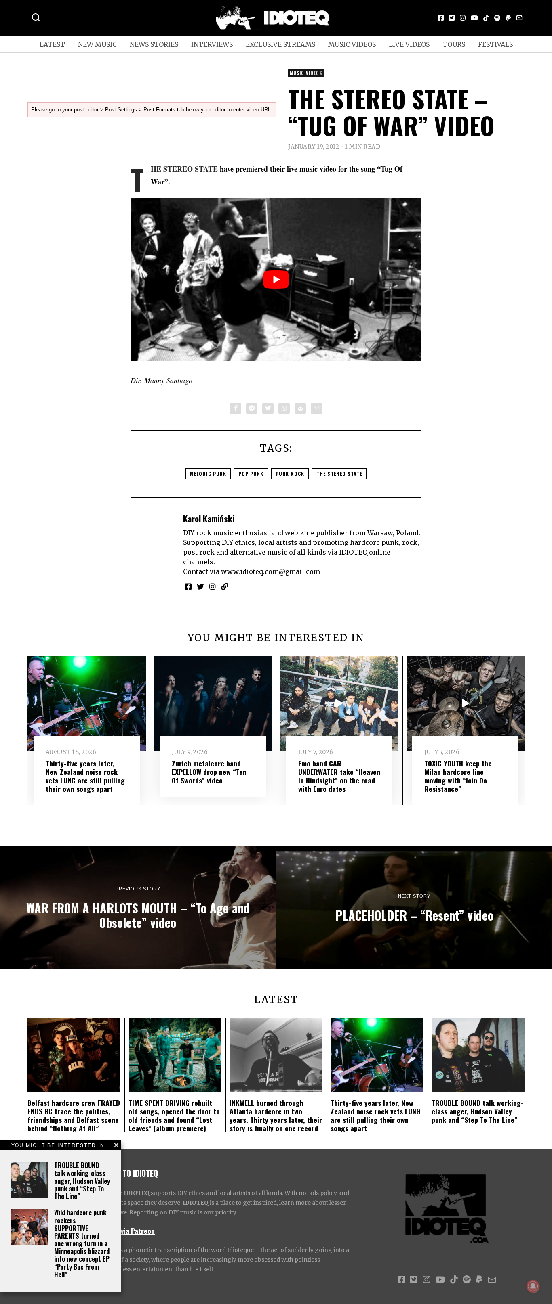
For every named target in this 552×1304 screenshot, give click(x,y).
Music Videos (352, 44)
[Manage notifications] (533, 1286)
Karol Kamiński (208, 518)
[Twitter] (452, 18)
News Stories (154, 44)
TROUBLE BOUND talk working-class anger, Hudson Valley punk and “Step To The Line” (82, 1180)
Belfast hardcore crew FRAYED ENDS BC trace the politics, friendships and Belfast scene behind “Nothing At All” (73, 1115)
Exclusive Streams (280, 44)
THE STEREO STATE (184, 168)
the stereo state (339, 473)
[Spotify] (497, 18)
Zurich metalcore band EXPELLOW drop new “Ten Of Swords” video (209, 771)
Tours (453, 44)
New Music (97, 44)
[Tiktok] (486, 18)
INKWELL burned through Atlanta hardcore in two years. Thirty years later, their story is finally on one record (276, 1115)
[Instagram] (463, 18)
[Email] (519, 18)
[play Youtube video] (276, 279)
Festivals (495, 44)
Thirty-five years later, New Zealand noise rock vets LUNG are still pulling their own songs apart (85, 776)
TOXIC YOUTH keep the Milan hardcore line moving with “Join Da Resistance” (458, 776)
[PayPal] (508, 18)
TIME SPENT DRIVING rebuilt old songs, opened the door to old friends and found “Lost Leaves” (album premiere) (174, 1115)
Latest (52, 44)
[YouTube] (474, 18)
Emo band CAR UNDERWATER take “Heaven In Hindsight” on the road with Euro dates (339, 776)
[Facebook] (441, 18)
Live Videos (409, 44)
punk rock (290, 473)
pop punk (250, 473)
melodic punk (208, 473)
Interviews (212, 44)
